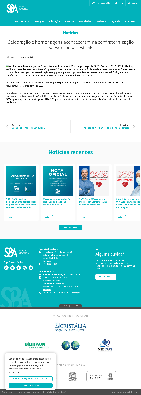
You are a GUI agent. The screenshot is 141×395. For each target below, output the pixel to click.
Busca (134, 3)
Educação (54, 21)
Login (120, 3)
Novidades (85, 21)
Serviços (39, 21)
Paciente (101, 21)
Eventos (69, 21)
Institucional (22, 21)
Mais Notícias (70, 227)
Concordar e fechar (31, 385)
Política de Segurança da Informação (30, 378)
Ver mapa (47, 261)
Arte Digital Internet (130, 392)
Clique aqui (108, 277)
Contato (130, 21)
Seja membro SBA (102, 3)
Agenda (115, 21)
